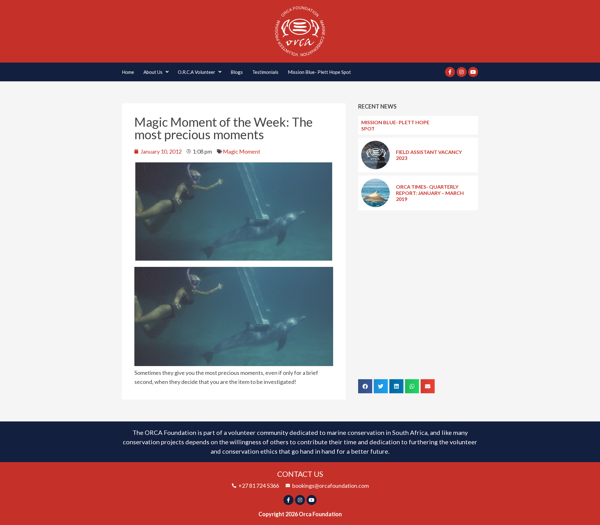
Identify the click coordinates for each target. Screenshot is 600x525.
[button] (365, 386)
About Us (152, 72)
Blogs (237, 72)
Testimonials (265, 72)
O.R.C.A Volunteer (196, 72)
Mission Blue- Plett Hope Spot (319, 72)
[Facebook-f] (450, 72)
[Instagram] (462, 72)
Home (128, 72)
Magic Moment (241, 151)
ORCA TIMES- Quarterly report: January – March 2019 (430, 192)
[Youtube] (473, 72)
